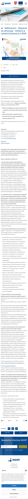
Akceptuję (14, 485)
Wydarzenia (7, 24)
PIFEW (7, 70)
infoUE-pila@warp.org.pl (10, 138)
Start (2, 24)
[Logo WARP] (6, 3)
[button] (26, 470)
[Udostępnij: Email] (16, 428)
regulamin (21, 450)
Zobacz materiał (13, 76)
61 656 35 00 (15, 467)
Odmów (14, 489)
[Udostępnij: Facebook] (9, 428)
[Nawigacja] (26, 4)
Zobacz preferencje (14, 493)
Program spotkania (5, 143)
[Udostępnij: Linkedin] (12, 428)
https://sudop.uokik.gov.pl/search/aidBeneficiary (12, 363)
